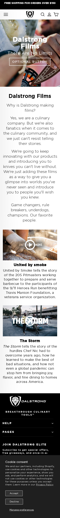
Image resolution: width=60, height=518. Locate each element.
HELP (7, 423)
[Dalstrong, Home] (30, 14)
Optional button (29, 61)
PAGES (8, 432)
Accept (14, 493)
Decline (14, 501)
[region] (30, 5)
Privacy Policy (44, 484)
